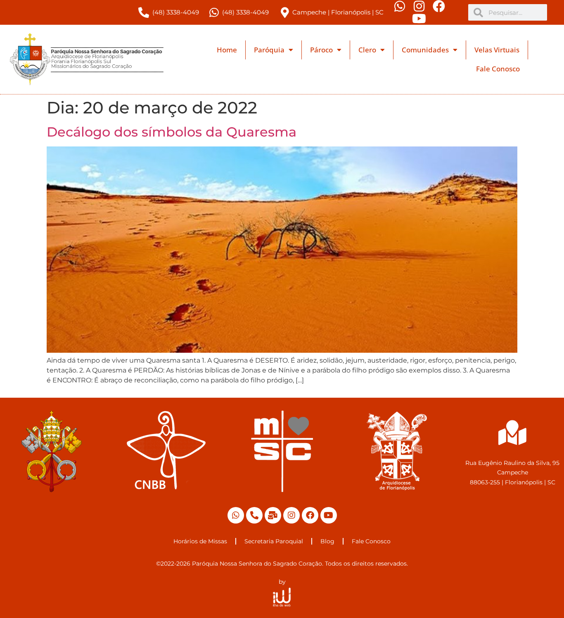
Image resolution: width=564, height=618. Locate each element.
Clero (367, 49)
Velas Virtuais (496, 49)
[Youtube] (328, 515)
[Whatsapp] (235, 515)
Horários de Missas (200, 541)
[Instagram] (291, 515)
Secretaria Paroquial (273, 541)
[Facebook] (310, 515)
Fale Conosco (498, 68)
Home (227, 49)
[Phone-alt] (254, 515)
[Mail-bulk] (273, 515)
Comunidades (425, 49)
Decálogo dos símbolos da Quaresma (171, 132)
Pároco (321, 49)
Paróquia (269, 49)
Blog (327, 541)
